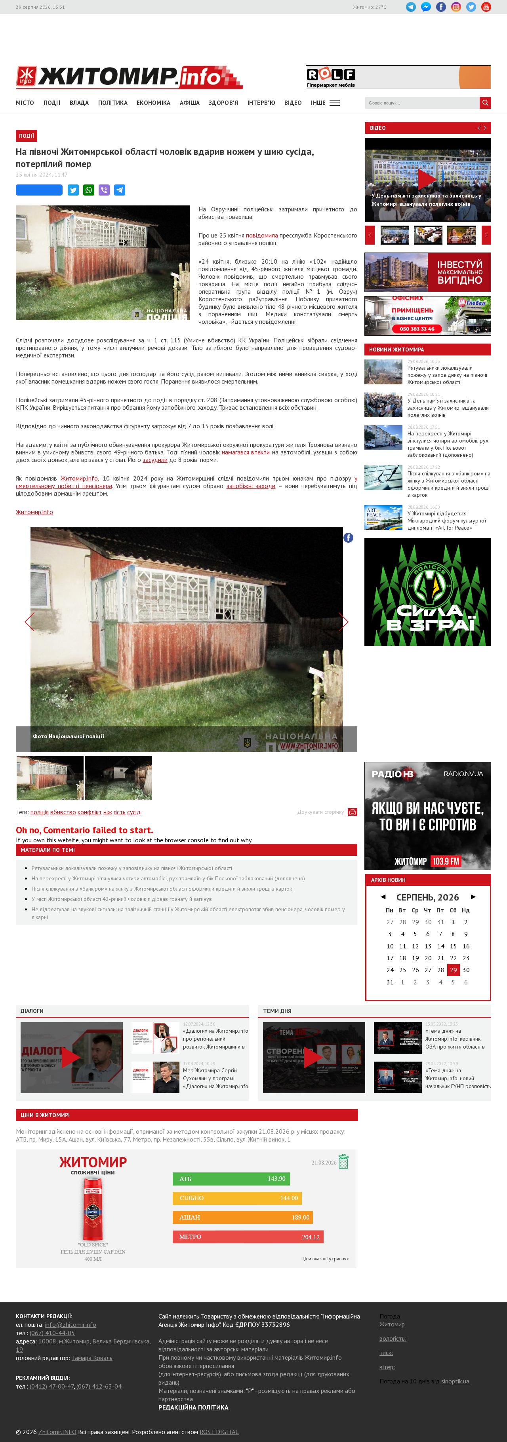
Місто (25, 102)
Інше (318, 102)
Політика (113, 102)
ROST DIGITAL (219, 1432)
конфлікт (90, 812)
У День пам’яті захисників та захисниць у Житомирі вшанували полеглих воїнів (448, 407)
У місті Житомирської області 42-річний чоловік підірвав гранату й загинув (122, 898)
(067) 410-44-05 (52, 1333)
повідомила (262, 235)
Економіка (154, 102)
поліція (39, 812)
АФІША (190, 102)
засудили (155, 460)
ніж (107, 812)
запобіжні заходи (251, 486)
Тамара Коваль (92, 1358)
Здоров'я (223, 102)
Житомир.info (79, 478)
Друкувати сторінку (320, 811)
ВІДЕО (293, 102)
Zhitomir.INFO (57, 1432)
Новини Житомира (396, 349)
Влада (79, 102)
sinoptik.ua (455, 1381)
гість (120, 812)
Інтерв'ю (261, 102)
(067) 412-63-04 (99, 1386)
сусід (134, 812)
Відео (378, 127)
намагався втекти (246, 452)
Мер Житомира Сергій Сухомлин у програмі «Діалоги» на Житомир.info (215, 1078)
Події (52, 102)
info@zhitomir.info (70, 1324)
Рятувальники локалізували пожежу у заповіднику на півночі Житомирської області (132, 868)
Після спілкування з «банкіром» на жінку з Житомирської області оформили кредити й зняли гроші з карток (162, 888)
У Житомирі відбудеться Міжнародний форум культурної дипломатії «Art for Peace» (447, 520)
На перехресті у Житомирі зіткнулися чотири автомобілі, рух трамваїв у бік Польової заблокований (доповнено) (168, 878)
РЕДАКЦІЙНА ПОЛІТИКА (193, 1407)
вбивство (63, 812)
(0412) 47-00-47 (52, 1386)
